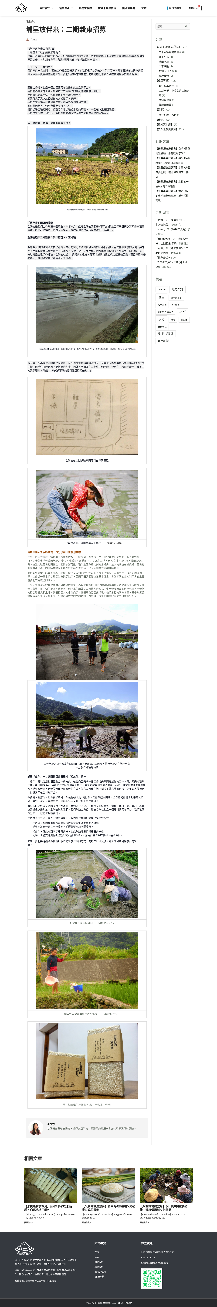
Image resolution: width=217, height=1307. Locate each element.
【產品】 (161, 119)
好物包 (175, 304)
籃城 (173, 319)
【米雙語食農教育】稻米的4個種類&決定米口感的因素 (108, 1208)
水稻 (161, 319)
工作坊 (182, 311)
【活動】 (161, 109)
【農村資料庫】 (164, 124)
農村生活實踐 (165, 333)
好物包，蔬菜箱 (165, 311)
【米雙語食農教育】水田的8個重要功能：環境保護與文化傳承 (173, 172)
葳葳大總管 (165, 105)
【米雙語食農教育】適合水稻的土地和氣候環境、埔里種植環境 (172, 195)
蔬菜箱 (184, 319)
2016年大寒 (178, 229)
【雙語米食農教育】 (167, 129)
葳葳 (160, 220)
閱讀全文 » (28, 1222)
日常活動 (164, 66)
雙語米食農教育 (107, 8)
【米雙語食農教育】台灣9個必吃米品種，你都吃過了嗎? (48, 1208)
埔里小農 (162, 304)
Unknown (164, 239)
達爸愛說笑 (164, 257)
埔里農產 (64, 8)
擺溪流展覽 (128, 8)
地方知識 (177, 289)
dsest (161, 229)
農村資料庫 (85, 8)
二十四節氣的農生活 (170, 52)
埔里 (161, 297)
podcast (162, 289)
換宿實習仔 (165, 100)
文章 (143, 8)
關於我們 (164, 76)
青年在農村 (164, 341)
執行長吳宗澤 (166, 86)
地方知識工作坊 (167, 115)
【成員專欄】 (163, 80)
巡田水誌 (164, 61)
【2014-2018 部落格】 (168, 47)
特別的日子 (165, 71)
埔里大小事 (176, 297)
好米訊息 (30, 21)
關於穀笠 (45, 8)
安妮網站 (128, 1303)
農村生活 (162, 326)
